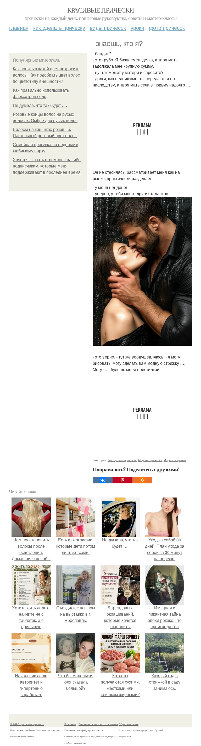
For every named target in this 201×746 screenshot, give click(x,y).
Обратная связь (128, 724)
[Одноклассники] (142, 480)
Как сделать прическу (59, 27)
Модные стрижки (175, 460)
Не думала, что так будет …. (40, 105)
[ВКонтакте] (103, 480)
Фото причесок (167, 27)
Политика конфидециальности (83, 730)
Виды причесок (108, 27)
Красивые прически (100, 9)
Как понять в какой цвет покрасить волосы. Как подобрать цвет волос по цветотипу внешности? (46, 75)
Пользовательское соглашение (98, 724)
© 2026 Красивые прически (27, 724)
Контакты (70, 724)
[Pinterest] (122, 480)
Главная (19, 27)
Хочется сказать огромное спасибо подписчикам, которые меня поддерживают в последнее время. (47, 166)
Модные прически (150, 460)
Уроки (137, 27)
